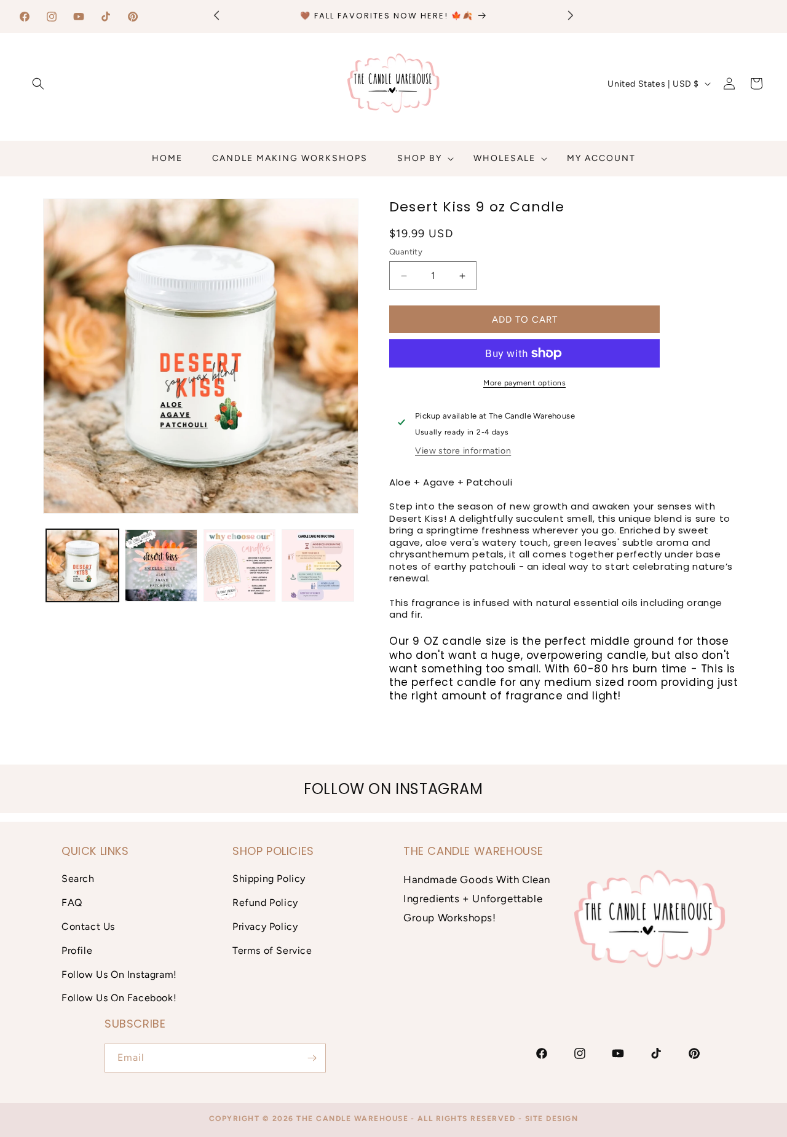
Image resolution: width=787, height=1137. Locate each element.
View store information (463, 451)
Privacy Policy (265, 926)
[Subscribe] (311, 1058)
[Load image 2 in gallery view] (161, 565)
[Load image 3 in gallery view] (240, 565)
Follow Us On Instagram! (119, 974)
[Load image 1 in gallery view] (82, 565)
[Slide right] (338, 565)
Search (78, 878)
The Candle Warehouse (352, 1118)
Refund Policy (265, 902)
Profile (76, 950)
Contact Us (88, 926)
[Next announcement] (570, 14)
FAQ (71, 902)
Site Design (552, 1118)
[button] (38, 83)
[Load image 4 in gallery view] (318, 565)
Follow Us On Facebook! (118, 998)
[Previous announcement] (216, 14)
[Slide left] (62, 565)
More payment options (524, 383)
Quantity (405, 251)
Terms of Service (272, 950)
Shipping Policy (269, 878)
